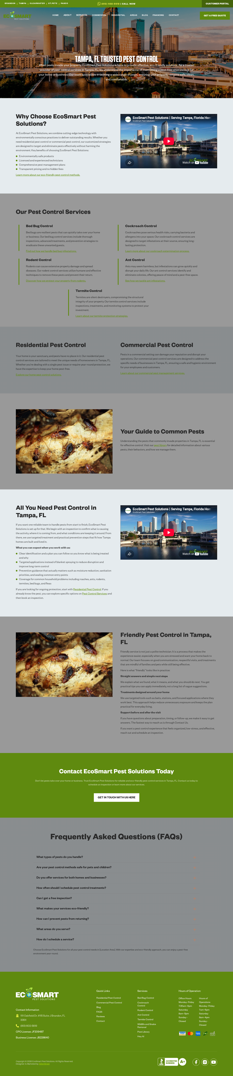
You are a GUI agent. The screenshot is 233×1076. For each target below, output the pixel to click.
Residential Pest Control (87, 589)
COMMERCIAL (99, 15)
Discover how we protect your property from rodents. (56, 281)
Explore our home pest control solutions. (38, 375)
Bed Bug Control (145, 998)
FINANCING (158, 15)
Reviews (100, 1017)
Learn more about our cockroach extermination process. (157, 251)
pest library (160, 445)
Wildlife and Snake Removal (146, 1026)
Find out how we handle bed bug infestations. (51, 251)
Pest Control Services (94, 594)
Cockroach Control (143, 1004)
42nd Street (44, 1064)
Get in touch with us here (116, 798)
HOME (55, 15)
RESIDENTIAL (118, 15)
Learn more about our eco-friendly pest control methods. (48, 175)
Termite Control (145, 1020)
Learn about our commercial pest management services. (152, 373)
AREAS (133, 15)
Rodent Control (145, 1010)
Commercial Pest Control (109, 1003)
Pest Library (143, 1032)
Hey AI (140, 1037)
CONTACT (174, 15)
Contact (100, 1021)
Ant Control (143, 1015)
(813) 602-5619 (28, 1026)
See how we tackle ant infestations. (145, 281)
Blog (98, 1007)
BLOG (145, 15)
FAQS (99, 1012)
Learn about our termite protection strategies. (102, 316)
